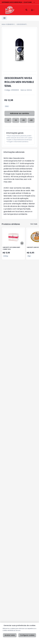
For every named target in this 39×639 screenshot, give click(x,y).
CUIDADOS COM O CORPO (14, 24)
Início (3, 24)
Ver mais (33, 224)
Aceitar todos (10, 635)
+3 (8, 120)
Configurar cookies (27, 635)
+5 (16, 120)
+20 (31, 120)
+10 (23, 120)
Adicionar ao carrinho (19, 113)
